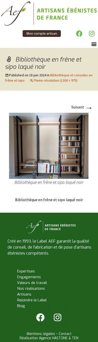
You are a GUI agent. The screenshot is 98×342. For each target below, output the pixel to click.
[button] (94, 44)
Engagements (29, 276)
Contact (65, 333)
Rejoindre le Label (32, 300)
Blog (21, 305)
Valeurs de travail (32, 282)
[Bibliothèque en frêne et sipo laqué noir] (49, 145)
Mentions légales (41, 333)
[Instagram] (91, 33)
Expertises (26, 271)
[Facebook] (79, 33)
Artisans (24, 294)
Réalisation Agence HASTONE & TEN (49, 338)
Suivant (82, 106)
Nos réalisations (31, 288)
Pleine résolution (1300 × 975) (55, 80)
